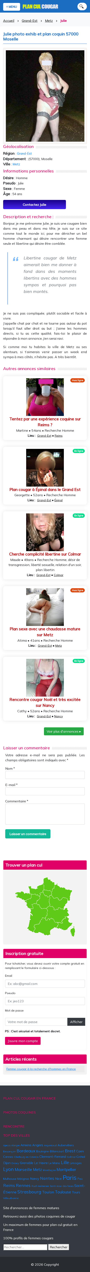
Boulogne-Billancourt (50, 1151)
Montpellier (66, 1169)
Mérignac (23, 1178)
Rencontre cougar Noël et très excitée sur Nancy (45, 702)
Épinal (58, 500)
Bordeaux (26, 1150)
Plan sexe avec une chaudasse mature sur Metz (45, 631)
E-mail (11, 785)
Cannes (8, 1156)
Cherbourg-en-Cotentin (26, 1156)
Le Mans (54, 1163)
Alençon (15, 1145)
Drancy (15, 1163)
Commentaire (16, 801)
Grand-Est (29, 20)
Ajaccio (6, 1145)
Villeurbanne (11, 1198)
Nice (58, 1178)
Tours (76, 1192)
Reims (59, 436)
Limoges (76, 1163)
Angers (37, 1145)
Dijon (7, 1163)
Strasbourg (29, 1191)
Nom (10, 768)
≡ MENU (11, 7)
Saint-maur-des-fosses (61, 1186)
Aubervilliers (66, 1145)
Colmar (58, 575)
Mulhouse (9, 1179)
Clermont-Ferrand (52, 1156)
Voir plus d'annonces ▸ (64, 731)
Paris (70, 1177)
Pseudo (10, 993)
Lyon (8, 1169)
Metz (49, 20)
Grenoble (26, 1163)
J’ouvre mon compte (23, 1041)
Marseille (23, 1169)
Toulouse (63, 1191)
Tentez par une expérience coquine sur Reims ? (45, 421)
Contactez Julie (34, 204)
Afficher (76, 1022)
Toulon (48, 1192)
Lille (65, 1162)
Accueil (8, 20)
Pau (80, 1178)
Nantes (47, 1178)
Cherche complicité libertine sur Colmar (45, 554)
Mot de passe (14, 1010)
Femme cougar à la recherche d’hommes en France (41, 1069)
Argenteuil (50, 1145)
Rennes (23, 1185)
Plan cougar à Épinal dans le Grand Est (45, 489)
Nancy (58, 716)
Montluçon (49, 1170)
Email (8, 976)
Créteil (80, 1157)
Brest (70, 1150)
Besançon (9, 1151)
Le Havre (41, 1163)
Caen (80, 1151)
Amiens (26, 1145)
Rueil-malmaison (40, 1186)
